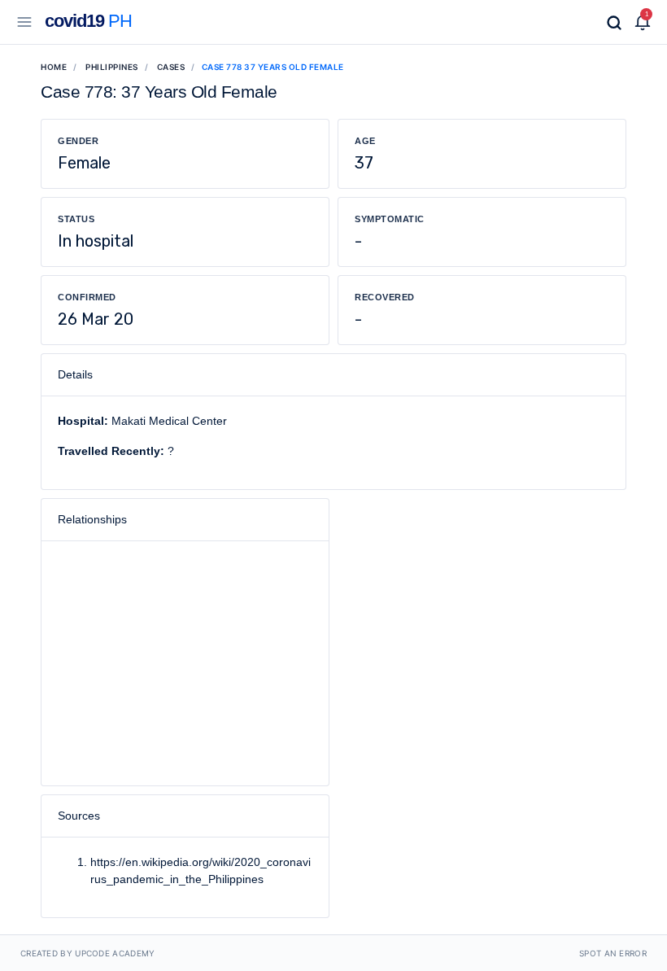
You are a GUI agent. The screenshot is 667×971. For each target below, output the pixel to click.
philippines (111, 67)
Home (54, 67)
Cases (171, 67)
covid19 (88, 21)
